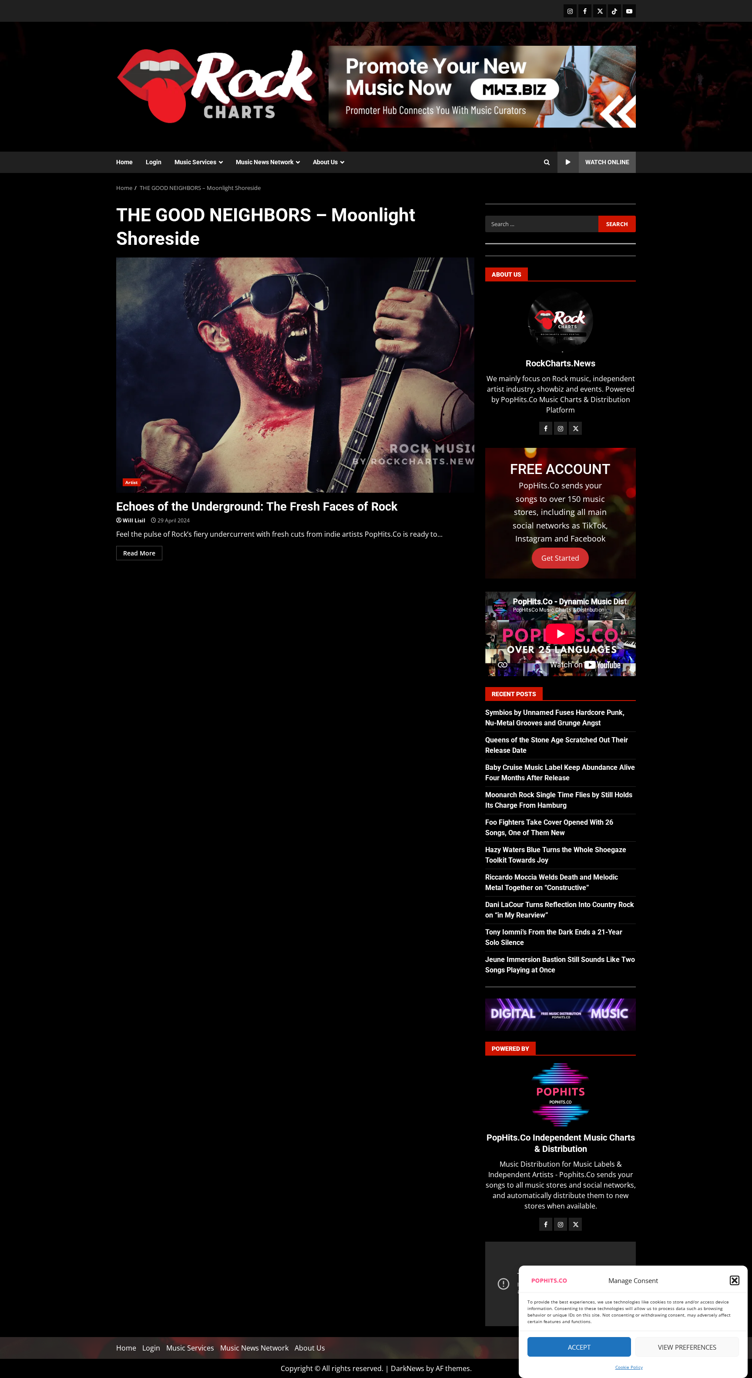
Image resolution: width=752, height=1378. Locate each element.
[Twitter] (599, 10)
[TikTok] (614, 10)
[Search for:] (541, 224)
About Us (325, 162)
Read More (139, 553)
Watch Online (607, 162)
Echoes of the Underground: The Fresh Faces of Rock (295, 375)
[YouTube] (629, 10)
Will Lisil (134, 520)
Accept (579, 1347)
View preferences (687, 1347)
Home (124, 162)
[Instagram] (570, 10)
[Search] (547, 162)
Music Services (195, 162)
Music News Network (264, 162)
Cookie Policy (629, 1367)
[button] (734, 1280)
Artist (131, 482)
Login (153, 162)
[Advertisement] (482, 86)
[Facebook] (584, 10)
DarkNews (407, 1368)
